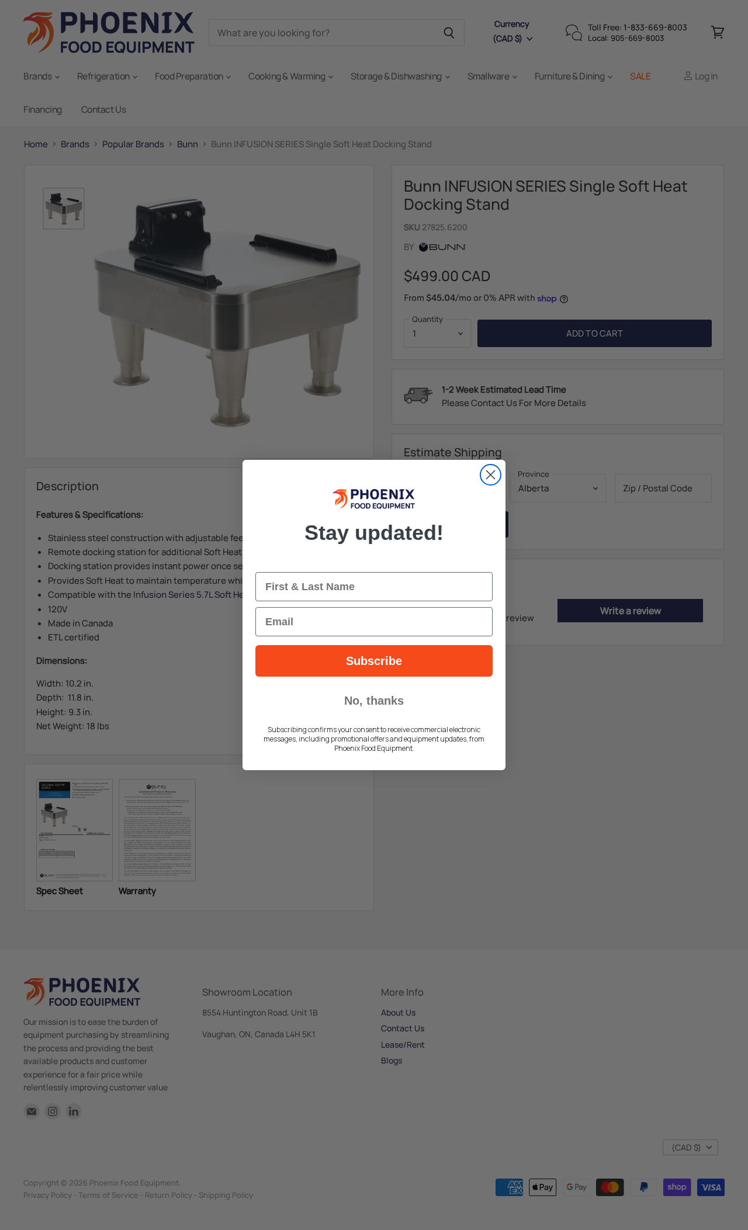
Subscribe (374, 660)
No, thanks (374, 700)
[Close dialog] (490, 475)
